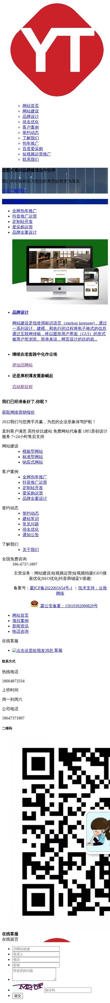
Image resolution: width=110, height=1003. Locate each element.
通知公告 (31, 535)
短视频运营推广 (37, 154)
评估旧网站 (22, 365)
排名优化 (31, 122)
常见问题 (31, 524)
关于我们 (31, 549)
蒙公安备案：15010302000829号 (68, 606)
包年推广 (31, 143)
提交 (17, 996)
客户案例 (31, 127)
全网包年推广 (24, 211)
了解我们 (31, 138)
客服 (57, 650)
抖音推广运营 (24, 216)
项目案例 (20, 620)
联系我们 (31, 159)
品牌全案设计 (24, 232)
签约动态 (31, 132)
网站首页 (31, 106)
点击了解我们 (14, 190)
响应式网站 (33, 462)
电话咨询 (20, 631)
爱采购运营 (22, 227)
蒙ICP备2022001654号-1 (51, 588)
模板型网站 (33, 451)
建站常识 (31, 518)
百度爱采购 (33, 148)
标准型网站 (33, 457)
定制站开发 (22, 221)
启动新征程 (22, 387)
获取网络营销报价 (18, 412)
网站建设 (31, 111)
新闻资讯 (20, 626)
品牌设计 (31, 116)
